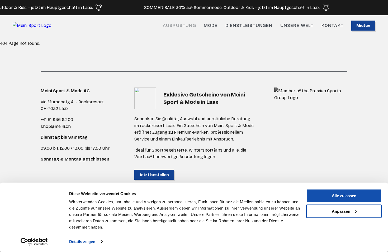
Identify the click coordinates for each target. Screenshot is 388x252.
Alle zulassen (344, 195)
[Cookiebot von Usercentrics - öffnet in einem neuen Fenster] (34, 242)
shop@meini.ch (56, 126)
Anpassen (341, 211)
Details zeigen (82, 241)
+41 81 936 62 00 (57, 119)
